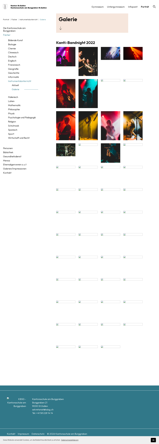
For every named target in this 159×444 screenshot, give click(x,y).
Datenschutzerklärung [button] (69, 440)
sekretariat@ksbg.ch (42, 409)
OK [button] (153, 440)
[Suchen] (154, 6)
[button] (97, 6)
